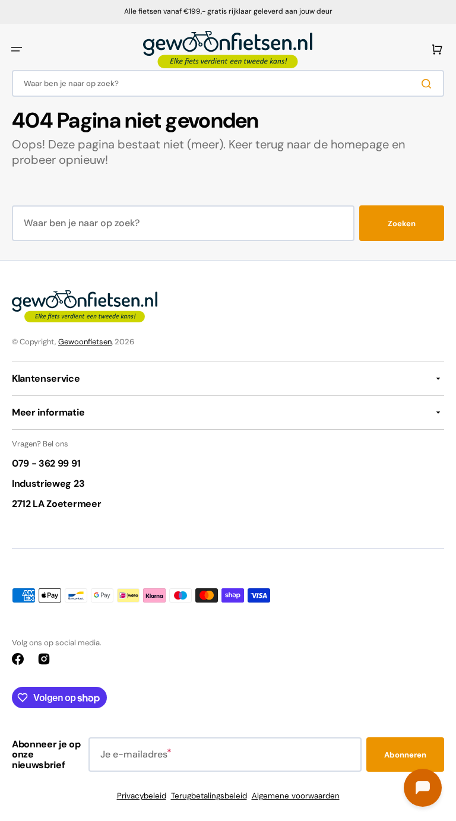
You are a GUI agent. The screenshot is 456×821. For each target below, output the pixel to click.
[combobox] (228, 83)
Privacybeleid (141, 796)
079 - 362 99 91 (46, 463)
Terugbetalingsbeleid (209, 796)
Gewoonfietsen (85, 342)
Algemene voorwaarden (296, 796)
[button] (17, 49)
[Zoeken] (428, 84)
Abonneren (405, 755)
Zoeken (402, 223)
